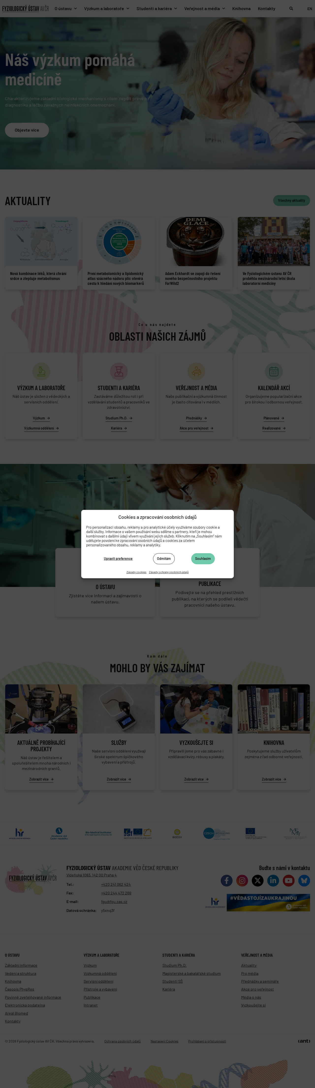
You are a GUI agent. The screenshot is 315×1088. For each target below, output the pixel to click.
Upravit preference (118, 558)
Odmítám (164, 558)
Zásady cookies (136, 571)
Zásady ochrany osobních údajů (169, 571)
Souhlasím (203, 558)
